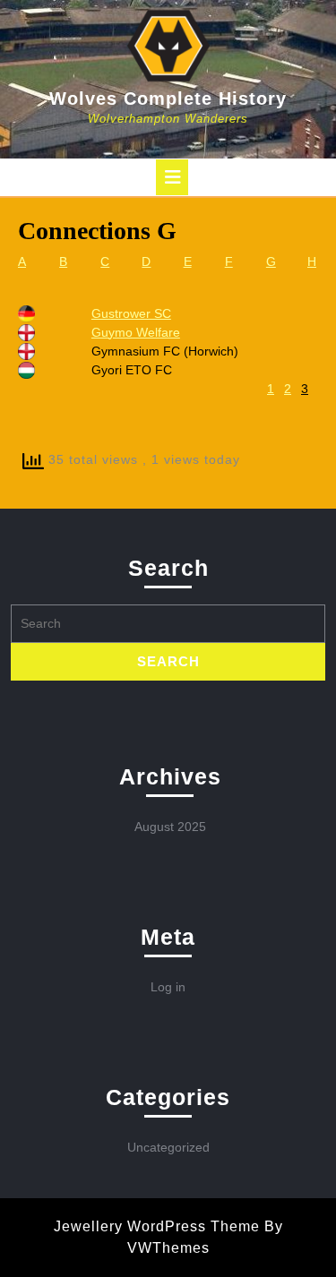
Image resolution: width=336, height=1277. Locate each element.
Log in (168, 987)
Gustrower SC (131, 313)
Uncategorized (168, 1147)
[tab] (172, 177)
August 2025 (170, 826)
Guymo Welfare (135, 332)
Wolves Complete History (168, 98)
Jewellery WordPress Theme (157, 1226)
